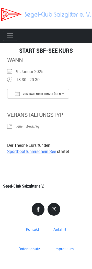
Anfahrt (59, 229)
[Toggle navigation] (10, 36)
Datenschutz (29, 249)
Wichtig (32, 126)
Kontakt (32, 229)
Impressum (64, 249)
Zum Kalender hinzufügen (41, 94)
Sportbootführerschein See (31, 151)
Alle (19, 126)
